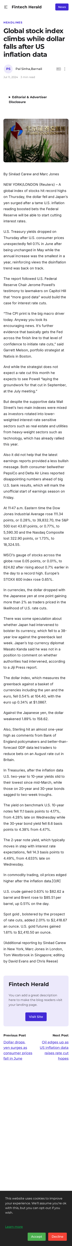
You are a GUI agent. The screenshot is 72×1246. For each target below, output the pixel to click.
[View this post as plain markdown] (59, 69)
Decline (57, 1236)
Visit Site (36, 1017)
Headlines (13, 22)
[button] (6, 7)
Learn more (14, 1227)
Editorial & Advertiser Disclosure (28, 99)
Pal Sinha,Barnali (29, 69)
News (62, 7)
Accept (36, 1236)
